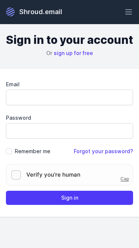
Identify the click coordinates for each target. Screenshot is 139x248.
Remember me (32, 151)
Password (18, 118)
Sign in (69, 197)
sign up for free (73, 53)
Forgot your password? (103, 151)
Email (13, 84)
